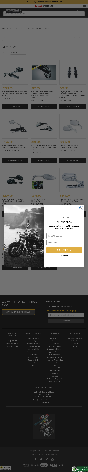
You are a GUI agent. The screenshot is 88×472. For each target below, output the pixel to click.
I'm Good (64, 255)
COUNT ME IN (64, 250)
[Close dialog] (81, 208)
